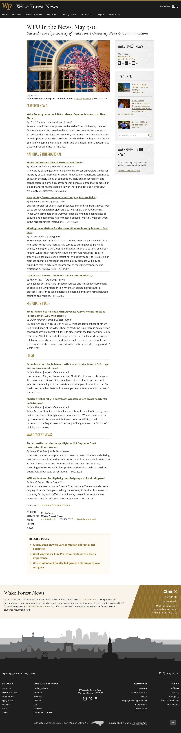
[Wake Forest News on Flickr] (165, 591)
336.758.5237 (32, 606)
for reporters (89, 599)
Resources (51, 14)
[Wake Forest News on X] (175, 591)
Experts (101, 14)
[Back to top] (173, 722)
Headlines (16, 14)
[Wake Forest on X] (90, 699)
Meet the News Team (127, 59)
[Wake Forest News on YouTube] (170, 591)
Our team (45, 606)
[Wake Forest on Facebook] (85, 699)
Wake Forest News (37, 6)
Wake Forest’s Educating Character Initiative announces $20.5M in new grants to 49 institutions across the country (134, 107)
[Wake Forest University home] (7, 6)
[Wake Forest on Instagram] (96, 699)
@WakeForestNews (86, 519)
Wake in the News (34, 14)
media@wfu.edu (83, 98)
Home (5, 14)
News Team (114, 14)
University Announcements (55, 505)
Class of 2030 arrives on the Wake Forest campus (141, 125)
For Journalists (87, 14)
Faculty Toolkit (69, 14)
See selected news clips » (129, 170)
